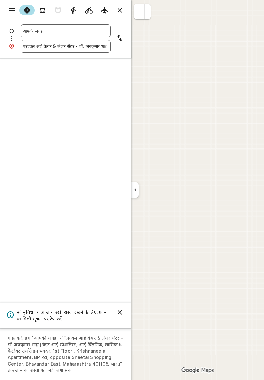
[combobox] (65, 30)
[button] (139, 11)
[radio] (27, 10)
